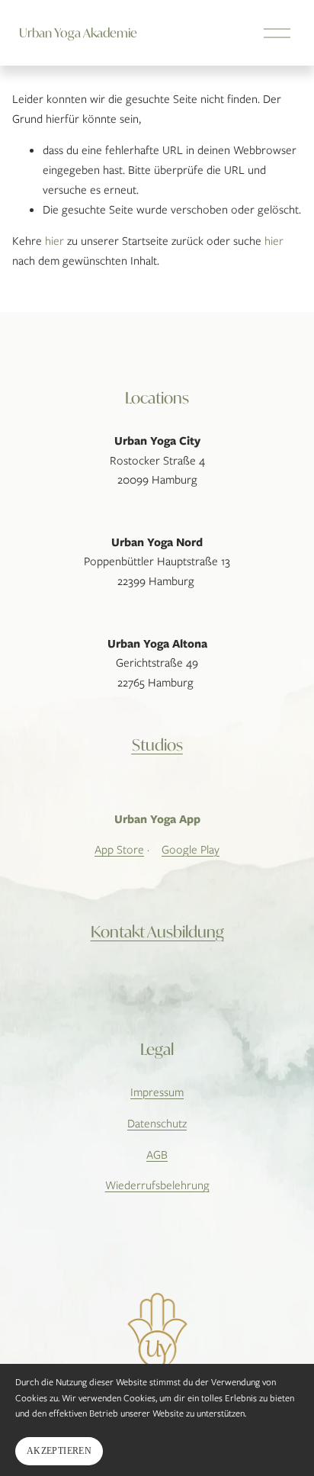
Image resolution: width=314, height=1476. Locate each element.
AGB (157, 1154)
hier (54, 241)
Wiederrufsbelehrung (157, 1185)
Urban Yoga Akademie (78, 32)
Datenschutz (157, 1123)
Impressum (157, 1092)
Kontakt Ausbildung (157, 931)
